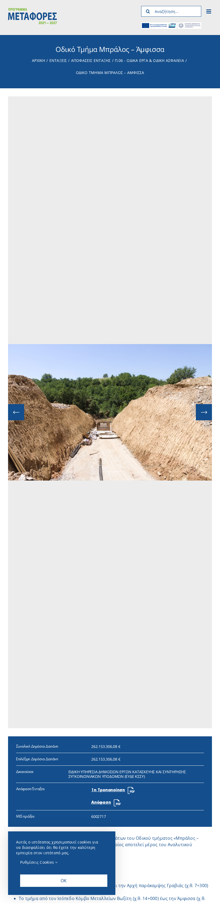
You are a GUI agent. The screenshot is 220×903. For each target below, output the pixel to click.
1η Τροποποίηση (108, 790)
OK (64, 881)
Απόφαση (101, 802)
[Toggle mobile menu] (209, 11)
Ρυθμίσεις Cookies (37, 862)
